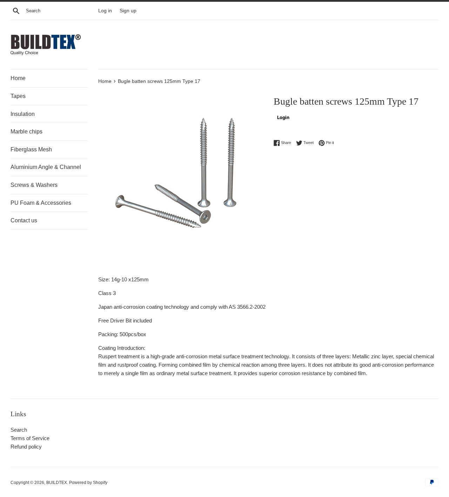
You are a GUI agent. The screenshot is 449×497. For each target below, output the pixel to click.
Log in (105, 10)
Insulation (23, 114)
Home (18, 78)
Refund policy (26, 447)
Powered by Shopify (88, 482)
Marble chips (26, 132)
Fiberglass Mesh (31, 149)
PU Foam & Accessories (41, 203)
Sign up (128, 10)
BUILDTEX (56, 482)
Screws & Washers (34, 185)
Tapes (18, 96)
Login (283, 117)
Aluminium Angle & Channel (46, 167)
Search (19, 430)
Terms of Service (30, 438)
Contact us (24, 220)
